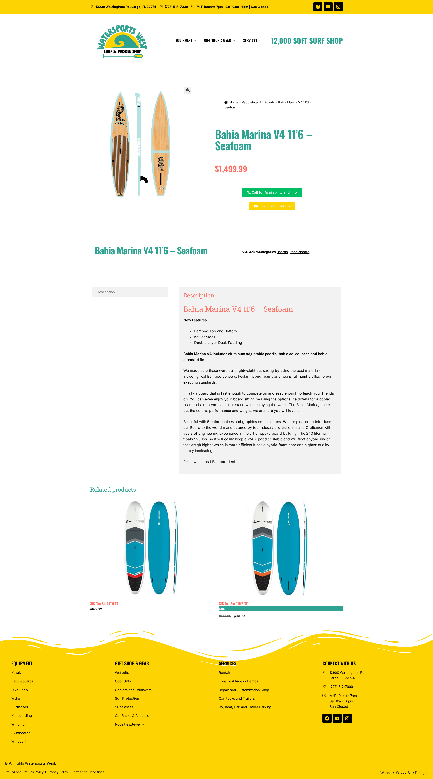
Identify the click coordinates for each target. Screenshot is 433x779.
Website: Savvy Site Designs (404, 772)
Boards (269, 102)
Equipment (184, 40)
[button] (187, 90)
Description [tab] (106, 292)
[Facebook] (317, 6)
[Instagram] (338, 6)
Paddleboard (251, 102)
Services (250, 40)
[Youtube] (328, 6)
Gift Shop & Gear (217, 40)
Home (234, 102)
